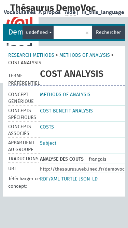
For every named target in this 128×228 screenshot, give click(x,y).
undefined (37, 32)
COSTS (47, 127)
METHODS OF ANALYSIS (84, 55)
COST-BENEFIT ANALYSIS (66, 111)
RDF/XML (50, 179)
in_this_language (103, 12)
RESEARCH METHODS (31, 55)
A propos (50, 12)
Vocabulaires (20, 12)
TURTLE (69, 179)
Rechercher (108, 32)
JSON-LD (88, 179)
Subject (48, 143)
